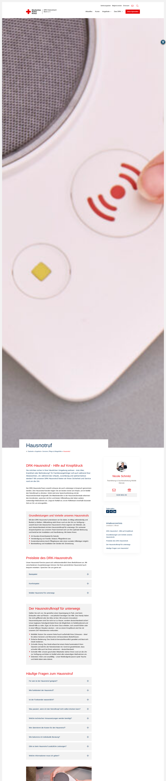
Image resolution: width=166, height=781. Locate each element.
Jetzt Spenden (132, 11)
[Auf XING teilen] (111, 511)
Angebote (106, 11)
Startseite (31, 451)
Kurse (97, 11)
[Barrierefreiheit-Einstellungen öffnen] (163, 42)
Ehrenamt (126, 5)
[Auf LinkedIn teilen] (114, 511)
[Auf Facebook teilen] (107, 511)
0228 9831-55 (121, 495)
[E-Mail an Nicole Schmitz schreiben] (114, 490)
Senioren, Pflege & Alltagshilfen (52, 451)
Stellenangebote (106, 5)
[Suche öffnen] (137, 5)
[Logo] (41, 11)
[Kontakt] (132, 5)
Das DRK (117, 11)
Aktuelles (89, 11)
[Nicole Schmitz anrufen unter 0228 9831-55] (129, 490)
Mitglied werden (117, 5)
